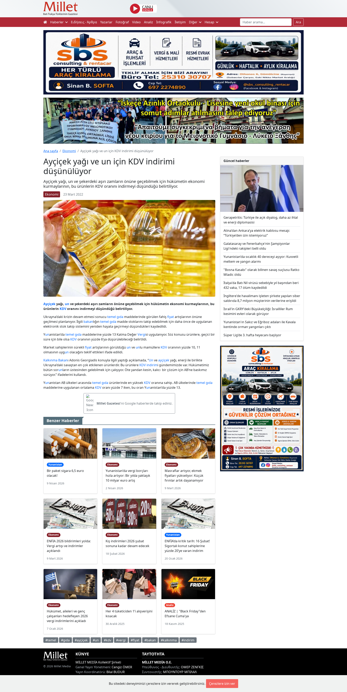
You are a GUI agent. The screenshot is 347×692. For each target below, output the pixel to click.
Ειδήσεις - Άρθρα (84, 22)
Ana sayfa (50, 151)
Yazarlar (106, 22)
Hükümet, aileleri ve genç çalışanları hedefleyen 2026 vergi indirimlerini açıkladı (67, 616)
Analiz (148, 22)
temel (111, 317)
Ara (298, 22)
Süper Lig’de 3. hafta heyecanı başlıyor (252, 335)
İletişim (180, 22)
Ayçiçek (49, 304)
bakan (88, 321)
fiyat (170, 317)
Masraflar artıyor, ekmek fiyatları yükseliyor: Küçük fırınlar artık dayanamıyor (184, 476)
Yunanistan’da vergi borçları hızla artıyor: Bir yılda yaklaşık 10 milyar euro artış (128, 476)
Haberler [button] (57, 22)
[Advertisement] (262, 507)
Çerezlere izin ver (222, 683)
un (67, 304)
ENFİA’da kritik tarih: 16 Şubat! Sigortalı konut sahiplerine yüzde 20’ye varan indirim (187, 546)
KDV (63, 309)
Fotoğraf (122, 22)
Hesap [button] (210, 22)
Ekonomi (69, 151)
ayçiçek (163, 360)
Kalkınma (50, 360)
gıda (120, 317)
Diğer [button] (193, 22)
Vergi (142, 334)
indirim (152, 365)
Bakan (63, 360)
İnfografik (163, 22)
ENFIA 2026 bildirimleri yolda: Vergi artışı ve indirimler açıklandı (69, 546)
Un (151, 360)
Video (136, 22)
